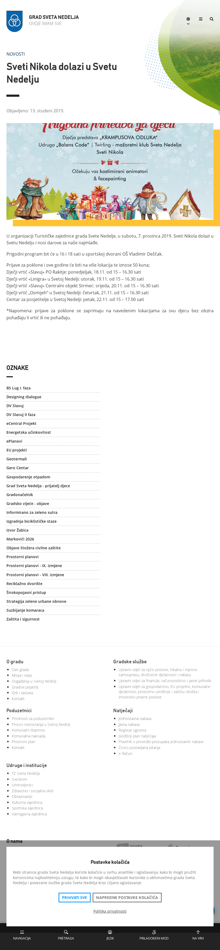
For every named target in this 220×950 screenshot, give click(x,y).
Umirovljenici (22, 784)
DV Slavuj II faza (20, 414)
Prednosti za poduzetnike (33, 718)
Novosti (15, 54)
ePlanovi (14, 441)
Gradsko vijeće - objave (27, 503)
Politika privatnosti (110, 911)
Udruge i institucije (26, 765)
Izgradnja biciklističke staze (31, 521)
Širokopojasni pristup (26, 592)
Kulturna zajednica (27, 802)
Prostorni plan (23, 741)
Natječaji (123, 710)
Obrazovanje (22, 796)
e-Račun (125, 753)
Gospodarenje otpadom (28, 476)
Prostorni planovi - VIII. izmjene (35, 574)
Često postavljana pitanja (139, 747)
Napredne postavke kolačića (127, 897)
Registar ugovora (132, 730)
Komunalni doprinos (28, 730)
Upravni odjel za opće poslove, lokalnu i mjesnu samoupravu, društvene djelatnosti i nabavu (158, 672)
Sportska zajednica (27, 808)
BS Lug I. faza (18, 387)
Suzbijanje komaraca (25, 610)
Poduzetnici (19, 710)
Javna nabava (129, 724)
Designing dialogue (23, 396)
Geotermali (16, 458)
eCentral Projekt (21, 423)
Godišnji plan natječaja (137, 736)
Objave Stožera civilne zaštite (33, 547)
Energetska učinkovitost (28, 432)
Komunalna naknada (28, 736)
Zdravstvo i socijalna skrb (32, 790)
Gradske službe (130, 661)
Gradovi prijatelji (25, 687)
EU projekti (16, 450)
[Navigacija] (201, 19)
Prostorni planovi (22, 556)
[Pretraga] (212, 19)
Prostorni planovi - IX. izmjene (34, 565)
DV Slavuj (15, 405)
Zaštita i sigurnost (23, 619)
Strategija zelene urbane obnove (36, 601)
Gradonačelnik (19, 494)
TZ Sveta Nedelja (26, 773)
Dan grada (20, 669)
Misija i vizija (22, 675)
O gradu (14, 661)
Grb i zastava (22, 692)
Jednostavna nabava (135, 718)
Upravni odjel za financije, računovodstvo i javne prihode (165, 680)
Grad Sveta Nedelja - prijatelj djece (38, 485)
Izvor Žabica (17, 530)
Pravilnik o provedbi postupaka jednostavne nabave (161, 741)
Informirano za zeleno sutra (31, 512)
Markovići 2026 (20, 539)
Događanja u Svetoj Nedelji (34, 681)
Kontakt (18, 698)
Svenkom (19, 779)
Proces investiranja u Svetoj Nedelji (41, 724)
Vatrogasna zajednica (29, 813)
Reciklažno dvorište (24, 583)
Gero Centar (17, 467)
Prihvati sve (74, 897)
